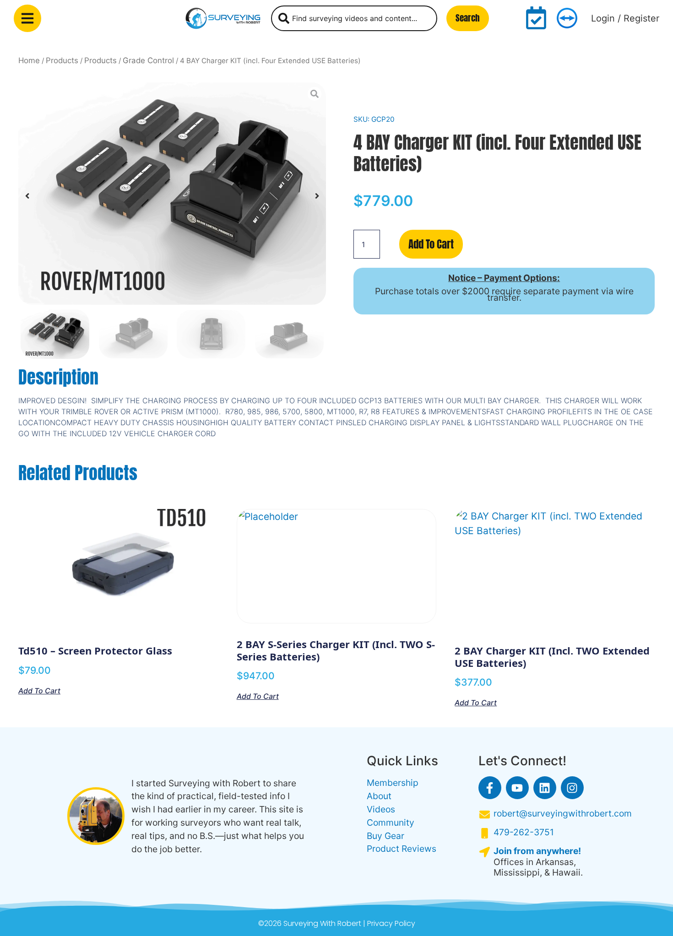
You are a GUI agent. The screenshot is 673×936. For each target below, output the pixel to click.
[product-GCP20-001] (172, 193)
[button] (27, 196)
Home (29, 60)
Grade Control (148, 60)
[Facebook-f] (489, 787)
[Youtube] (517, 787)
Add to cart (431, 244)
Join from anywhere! (537, 851)
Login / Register (625, 18)
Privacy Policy (391, 923)
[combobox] (354, 18)
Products (62, 60)
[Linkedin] (544, 787)
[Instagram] (572, 787)
